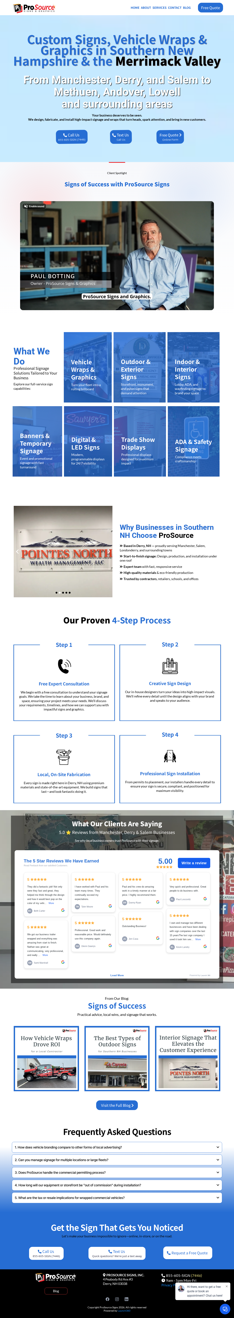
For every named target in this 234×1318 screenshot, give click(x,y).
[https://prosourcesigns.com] (37, 8)
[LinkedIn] (126, 1299)
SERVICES (159, 7)
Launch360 (124, 1310)
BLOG (187, 7)
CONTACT (175, 7)
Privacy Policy (172, 1285)
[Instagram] (117, 1299)
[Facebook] (107, 1299)
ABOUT (146, 7)
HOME (135, 7)
